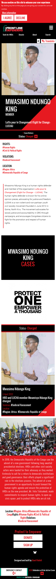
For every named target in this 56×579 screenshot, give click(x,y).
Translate (50, 41)
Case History (28, 133)
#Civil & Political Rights (12, 150)
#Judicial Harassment (11, 160)
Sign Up (28, 545)
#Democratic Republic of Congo (15, 172)
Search (48, 34)
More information (9, 12)
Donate (21, 34)
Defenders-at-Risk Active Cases (42, 570)
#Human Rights (9, 147)
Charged (29, 136)
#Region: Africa (9, 169)
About (35, 34)
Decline (20, 18)
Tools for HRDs (8, 34)
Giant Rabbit (37, 560)
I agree (7, 18)
